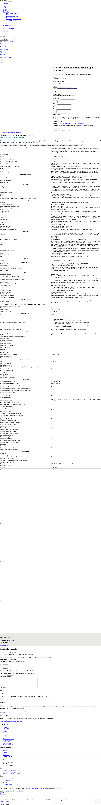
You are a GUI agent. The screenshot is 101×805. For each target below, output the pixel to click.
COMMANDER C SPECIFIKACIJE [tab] (9, 145)
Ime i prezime (56, 98)
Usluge (5, 4)
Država (55, 102)
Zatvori (54, 114)
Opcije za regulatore (11, 14)
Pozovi (75, 88)
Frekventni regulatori (11, 13)
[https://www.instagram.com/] (9, 791)
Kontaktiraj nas (4, 645)
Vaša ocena (3, 676)
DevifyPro (58, 788)
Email (54, 103)
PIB (54, 107)
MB (54, 108)
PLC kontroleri (10, 17)
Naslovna (5, 3)
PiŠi (5, 794)
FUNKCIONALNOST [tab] (22, 145)
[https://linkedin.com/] (21, 791)
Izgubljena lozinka (7, 756)
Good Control (6, 727)
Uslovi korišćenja (29, 788)
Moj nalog (5, 750)
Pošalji (59, 114)
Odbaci (7, 804)
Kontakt (5, 10)
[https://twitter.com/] (15, 791)
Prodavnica (6, 12)
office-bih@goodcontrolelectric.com (12, 784)
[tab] (4, 132)
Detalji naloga (6, 755)
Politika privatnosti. (39, 788)
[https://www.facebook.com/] (3, 791)
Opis (4, 132)
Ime (1, 690)
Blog (4, 6)
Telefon (55, 105)
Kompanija (56, 100)
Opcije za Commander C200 (66, 123)
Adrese (5, 753)
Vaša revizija (3, 687)
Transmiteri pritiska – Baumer (13, 19)
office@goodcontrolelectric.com (11, 780)
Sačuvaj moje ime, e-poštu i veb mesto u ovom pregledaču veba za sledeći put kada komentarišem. (26, 696)
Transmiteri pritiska (8, 744)
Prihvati (2, 804)
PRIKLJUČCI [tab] (44, 145)
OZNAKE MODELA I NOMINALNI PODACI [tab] (72, 145)
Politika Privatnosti (4, 801)
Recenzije (18, 132)
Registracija (3, 721)
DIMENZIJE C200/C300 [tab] (33, 145)
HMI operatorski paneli (12, 16)
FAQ (4, 7)
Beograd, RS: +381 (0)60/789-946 (11, 772)
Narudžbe (5, 752)
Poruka (54, 113)
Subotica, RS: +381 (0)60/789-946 (11, 770)
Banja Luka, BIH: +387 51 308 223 (12, 773)
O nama (5, 9)
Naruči (54, 88)
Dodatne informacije (11, 132)
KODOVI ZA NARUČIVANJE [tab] (54, 145)
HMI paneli (6, 741)
